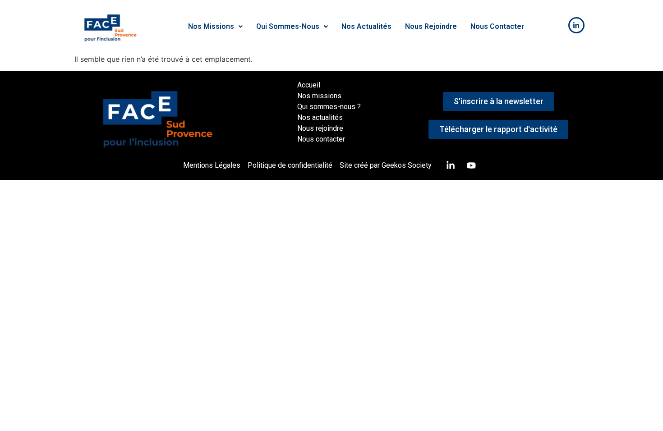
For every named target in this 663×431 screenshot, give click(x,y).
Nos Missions (211, 26)
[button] (215, 26)
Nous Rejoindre (431, 26)
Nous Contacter (497, 26)
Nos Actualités (366, 26)
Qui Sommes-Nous (287, 26)
